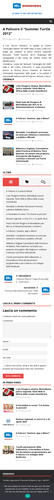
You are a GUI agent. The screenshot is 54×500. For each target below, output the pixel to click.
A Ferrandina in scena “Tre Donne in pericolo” (26, 214)
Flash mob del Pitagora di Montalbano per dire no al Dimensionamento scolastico (30, 104)
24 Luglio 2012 (11, 39)
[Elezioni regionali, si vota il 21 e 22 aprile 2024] (8, 424)
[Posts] (11, 182)
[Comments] (43, 182)
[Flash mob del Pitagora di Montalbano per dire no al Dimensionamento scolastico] (8, 107)
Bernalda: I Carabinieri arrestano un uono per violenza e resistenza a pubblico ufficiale (33, 135)
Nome (6, 341)
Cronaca (8, 79)
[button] (50, 21)
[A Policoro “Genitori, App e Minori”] (8, 124)
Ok (27, 496)
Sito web (7, 357)
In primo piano (12, 382)
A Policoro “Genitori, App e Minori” (33, 118)
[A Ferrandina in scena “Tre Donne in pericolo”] (8, 410)
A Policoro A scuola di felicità (19, 191)
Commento (8, 320)
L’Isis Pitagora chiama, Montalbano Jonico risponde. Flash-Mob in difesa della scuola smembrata (33, 88)
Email (5, 349)
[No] (50, 491)
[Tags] (27, 182)
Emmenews (25, 39)
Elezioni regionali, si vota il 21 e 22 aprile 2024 (26, 218)
